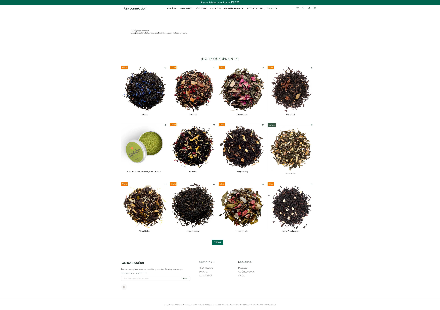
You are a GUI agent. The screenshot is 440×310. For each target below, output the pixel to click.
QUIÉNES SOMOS (246, 271)
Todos (217, 242)
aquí (167, 33)
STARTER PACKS (186, 8)
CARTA (241, 275)
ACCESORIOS (215, 8)
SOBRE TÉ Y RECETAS (255, 8)
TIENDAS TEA (271, 8)
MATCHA (203, 271)
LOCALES (242, 267)
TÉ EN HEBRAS (201, 8)
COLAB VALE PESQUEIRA (233, 8)
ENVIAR (184, 278)
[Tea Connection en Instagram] (124, 287)
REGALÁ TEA (171, 8)
